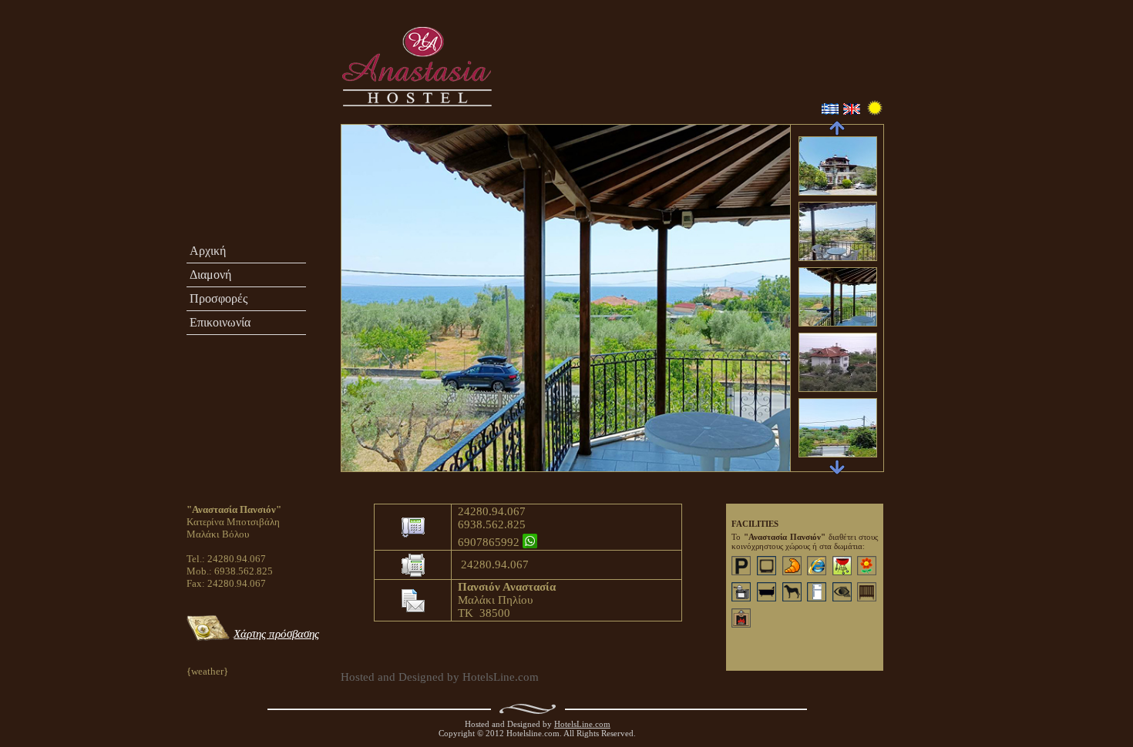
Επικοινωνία (220, 322)
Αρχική (208, 250)
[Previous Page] (837, 128)
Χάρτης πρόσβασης (276, 634)
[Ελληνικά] (829, 111)
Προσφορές (218, 298)
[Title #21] (340, 131)
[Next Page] (837, 467)
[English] (851, 111)
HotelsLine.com (582, 724)
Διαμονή (210, 274)
